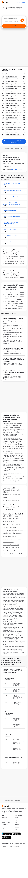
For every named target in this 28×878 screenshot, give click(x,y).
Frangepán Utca (7, 494)
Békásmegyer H (7, 553)
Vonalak (16, 817)
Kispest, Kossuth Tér (8, 518)
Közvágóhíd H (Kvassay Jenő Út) (11, 545)
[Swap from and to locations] (22, 20)
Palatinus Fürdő (7, 530)
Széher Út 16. (18, 524)
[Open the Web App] (6, 837)
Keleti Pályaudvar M (17, 553)
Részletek (22, 256)
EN (3, 828)
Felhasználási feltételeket (7, 840)
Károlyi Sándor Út (16, 548)
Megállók (17, 824)
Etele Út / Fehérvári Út (8, 533)
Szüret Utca (6, 550)
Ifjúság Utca (14, 550)
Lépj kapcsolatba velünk (19, 843)
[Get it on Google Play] (6, 834)
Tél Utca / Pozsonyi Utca (9, 536)
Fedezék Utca (6, 497)
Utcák (16, 822)
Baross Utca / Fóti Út (17, 530)
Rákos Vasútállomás (8, 521)
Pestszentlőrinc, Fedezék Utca (11, 500)
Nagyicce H (18, 533)
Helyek (16, 820)
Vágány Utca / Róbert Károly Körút (11, 539)
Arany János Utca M (8, 524)
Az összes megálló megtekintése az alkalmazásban (14, 141)
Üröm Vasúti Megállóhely (9, 527)
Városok (17, 827)
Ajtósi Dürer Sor (7, 548)
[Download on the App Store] (15, 834)
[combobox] (14, 19)
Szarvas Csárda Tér (8, 509)
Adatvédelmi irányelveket (7, 843)
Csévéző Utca (16, 494)
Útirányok (17, 829)
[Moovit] (6, 2)
